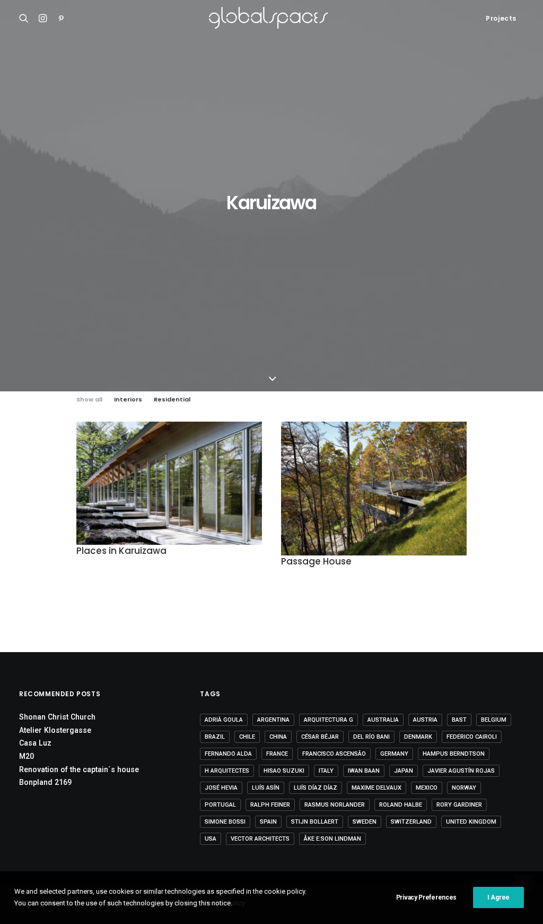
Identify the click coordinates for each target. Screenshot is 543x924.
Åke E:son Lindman (332, 838)
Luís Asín (265, 787)
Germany (394, 753)
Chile (247, 736)
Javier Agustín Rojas (461, 770)
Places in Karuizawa (121, 550)
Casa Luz (35, 743)
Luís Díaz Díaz (315, 787)
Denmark (418, 736)
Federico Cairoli (471, 736)
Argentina (273, 719)
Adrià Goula (224, 719)
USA (210, 838)
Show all (89, 400)
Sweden (364, 821)
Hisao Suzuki (284, 770)
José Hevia (221, 787)
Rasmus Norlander (334, 804)
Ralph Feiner (270, 804)
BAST (459, 719)
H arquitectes (227, 770)
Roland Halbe (400, 804)
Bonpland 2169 (45, 782)
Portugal (220, 804)
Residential (172, 400)
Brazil (215, 736)
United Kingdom (471, 821)
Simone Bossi (225, 821)
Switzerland (411, 821)
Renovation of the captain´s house (79, 769)
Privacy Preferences (426, 897)
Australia (383, 719)
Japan (403, 770)
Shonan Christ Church (57, 717)
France (277, 753)
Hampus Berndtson (454, 753)
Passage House (316, 561)
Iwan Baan (364, 770)
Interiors (128, 400)
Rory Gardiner (459, 804)
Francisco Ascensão (334, 753)
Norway (464, 787)
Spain (268, 821)
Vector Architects (260, 838)
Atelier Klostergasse (55, 730)
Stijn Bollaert (314, 821)
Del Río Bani (371, 736)
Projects (501, 18)
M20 (26, 756)
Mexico (426, 787)
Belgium (493, 719)
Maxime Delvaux (376, 787)
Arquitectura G (328, 719)
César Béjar (320, 736)
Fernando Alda (228, 753)
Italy (326, 770)
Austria (425, 719)
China (278, 736)
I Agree (498, 897)
